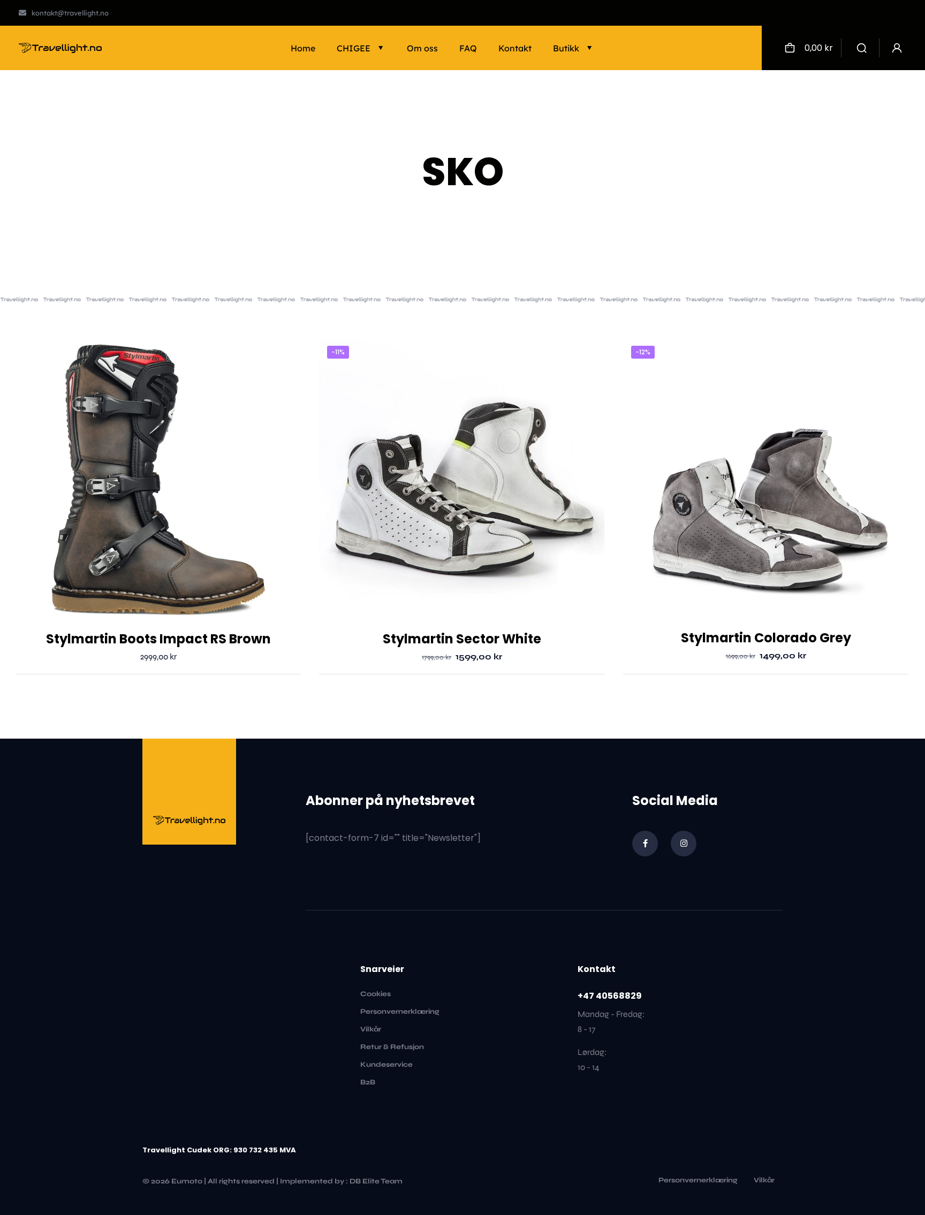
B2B (367, 1082)
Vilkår (370, 1029)
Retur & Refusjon (392, 1047)
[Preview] (285, 375)
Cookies (375, 994)
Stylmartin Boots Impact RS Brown (158, 639)
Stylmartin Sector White (462, 639)
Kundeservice (386, 1064)
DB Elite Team (376, 1181)
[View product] (285, 352)
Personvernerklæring (399, 1011)
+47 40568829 (610, 996)
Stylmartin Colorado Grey (766, 638)
